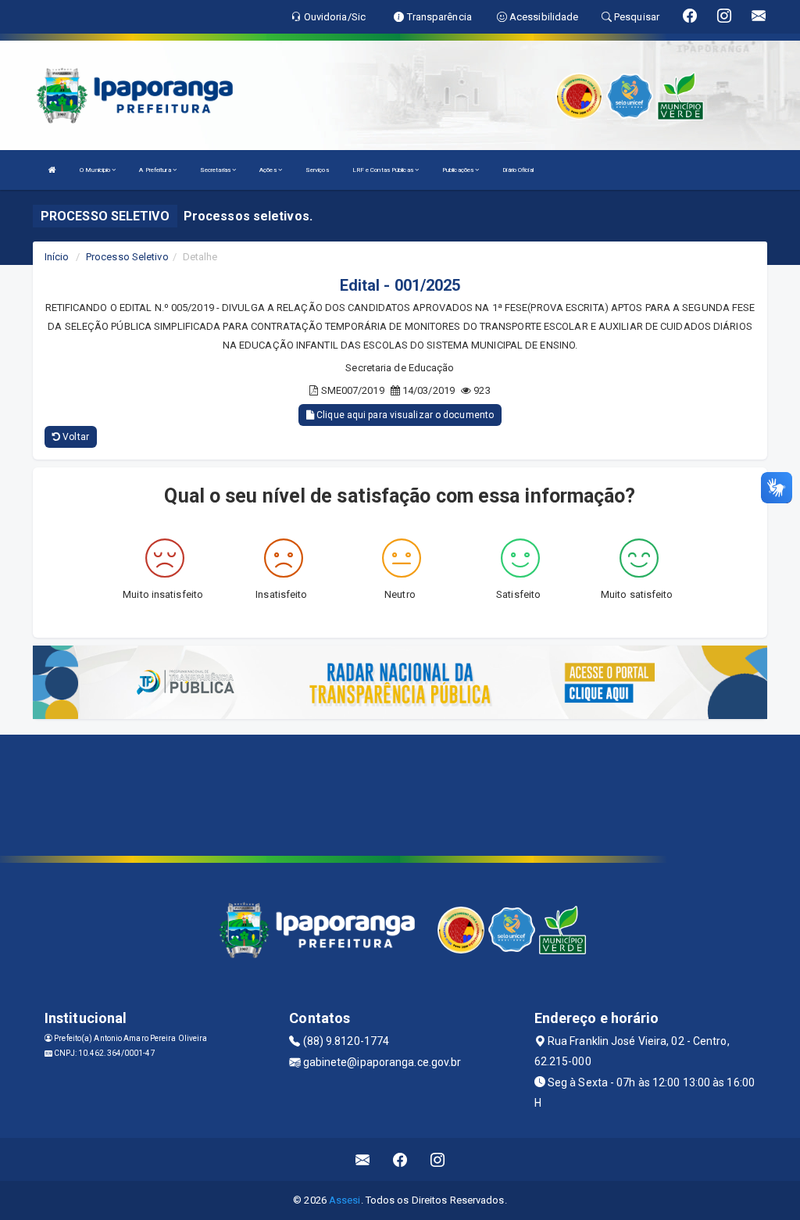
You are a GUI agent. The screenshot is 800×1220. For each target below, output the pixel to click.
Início (57, 257)
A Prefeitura (155, 170)
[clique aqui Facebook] (400, 1159)
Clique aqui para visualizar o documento (404, 415)
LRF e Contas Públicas (383, 170)
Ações (268, 170)
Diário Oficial (517, 170)
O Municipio (96, 170)
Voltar (74, 436)
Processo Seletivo (127, 257)
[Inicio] (52, 170)
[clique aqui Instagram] (438, 1159)
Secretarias (216, 170)
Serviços (317, 170)
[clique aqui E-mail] (363, 1159)
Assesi (345, 1200)
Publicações (458, 170)
